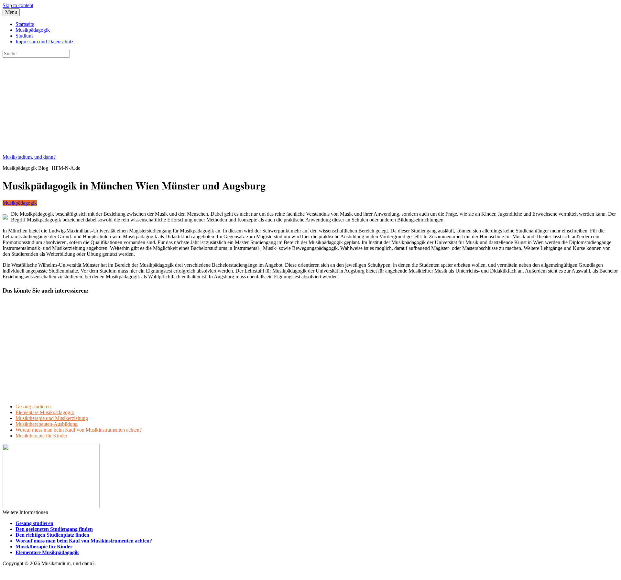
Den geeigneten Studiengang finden (54, 529)
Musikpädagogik (33, 30)
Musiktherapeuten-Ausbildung (47, 424)
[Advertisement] (197, 103)
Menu (11, 12)
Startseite (25, 24)
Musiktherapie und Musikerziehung (52, 418)
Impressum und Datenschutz (44, 41)
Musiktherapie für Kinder (41, 435)
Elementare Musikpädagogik (45, 412)
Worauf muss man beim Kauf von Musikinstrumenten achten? (79, 430)
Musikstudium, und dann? (29, 156)
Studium (24, 35)
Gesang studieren (33, 406)
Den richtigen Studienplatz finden (52, 535)
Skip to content (18, 5)
